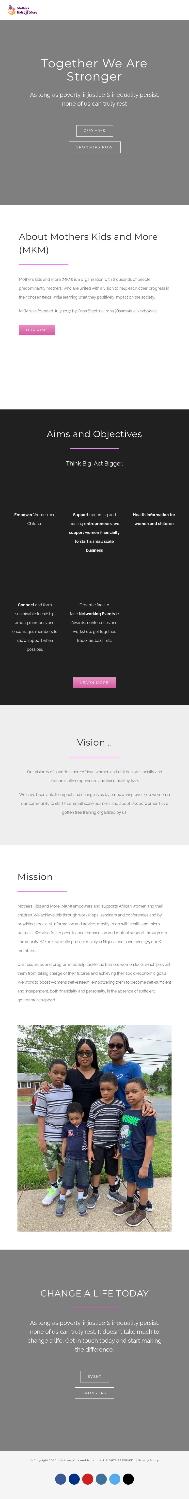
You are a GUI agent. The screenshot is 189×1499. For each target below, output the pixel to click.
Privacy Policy (148, 1460)
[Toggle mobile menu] (180, 9)
